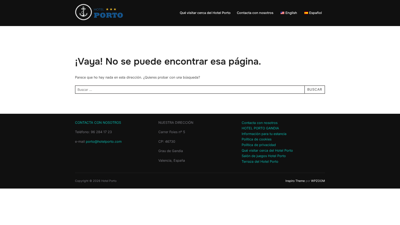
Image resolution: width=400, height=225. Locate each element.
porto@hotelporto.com (104, 141)
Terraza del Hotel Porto (260, 161)
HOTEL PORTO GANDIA (260, 128)
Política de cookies (256, 139)
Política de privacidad (259, 145)
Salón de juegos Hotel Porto (264, 156)
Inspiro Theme (295, 180)
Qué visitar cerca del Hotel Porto (205, 13)
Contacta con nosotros (255, 13)
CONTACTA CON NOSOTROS (98, 122)
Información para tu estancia (264, 134)
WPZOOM (318, 180)
